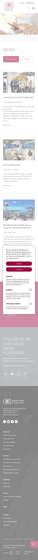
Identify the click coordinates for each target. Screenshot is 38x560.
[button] (19, 264)
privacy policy (13, 258)
